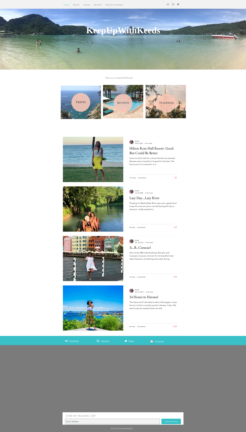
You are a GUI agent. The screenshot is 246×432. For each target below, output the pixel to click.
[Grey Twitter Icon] (178, 4)
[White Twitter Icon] (125, 341)
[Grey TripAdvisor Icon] (168, 4)
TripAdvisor (74, 341)
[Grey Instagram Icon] (173, 4)
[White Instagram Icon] (98, 341)
